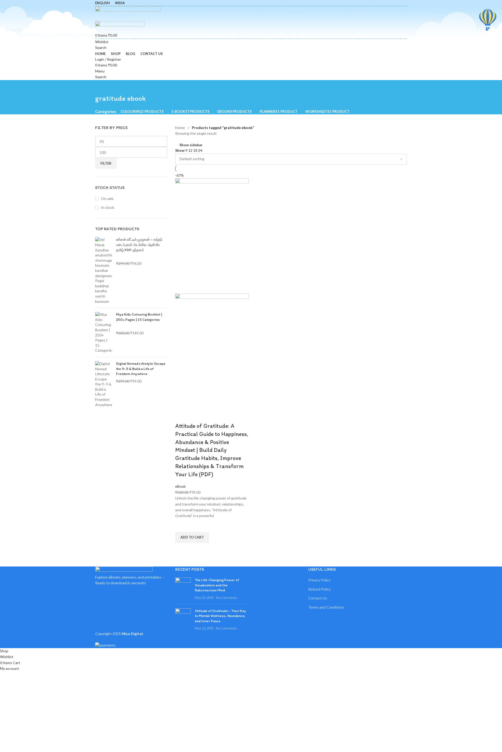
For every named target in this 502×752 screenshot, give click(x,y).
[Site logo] (128, 13)
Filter (105, 163)
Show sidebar (191, 145)
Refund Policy (319, 589)
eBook (180, 486)
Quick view (181, 549)
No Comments (226, 598)
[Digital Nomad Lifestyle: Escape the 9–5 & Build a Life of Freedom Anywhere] (103, 384)
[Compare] (181, 415)
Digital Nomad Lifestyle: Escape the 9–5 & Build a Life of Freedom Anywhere (141, 368)
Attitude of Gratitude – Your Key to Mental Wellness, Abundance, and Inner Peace (220, 616)
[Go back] (101, 86)
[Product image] (212, 351)
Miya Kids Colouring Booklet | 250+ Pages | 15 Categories (139, 317)
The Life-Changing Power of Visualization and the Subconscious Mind (217, 585)
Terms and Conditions (326, 607)
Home (180, 127)
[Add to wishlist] (181, 525)
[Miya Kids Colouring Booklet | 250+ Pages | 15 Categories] (103, 332)
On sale (107, 198)
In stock (107, 207)
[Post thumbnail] (183, 588)
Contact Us (317, 598)
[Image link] (124, 570)
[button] (192, 537)
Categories (105, 112)
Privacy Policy (319, 580)
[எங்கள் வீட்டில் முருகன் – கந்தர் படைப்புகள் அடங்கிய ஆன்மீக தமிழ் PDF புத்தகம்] (103, 270)
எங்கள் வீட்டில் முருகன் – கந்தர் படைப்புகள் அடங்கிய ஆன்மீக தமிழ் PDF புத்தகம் (139, 244)
